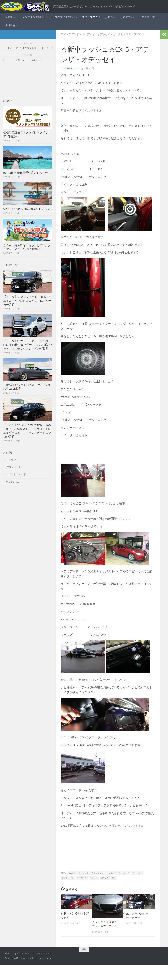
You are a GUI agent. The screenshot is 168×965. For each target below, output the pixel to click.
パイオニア (82, 878)
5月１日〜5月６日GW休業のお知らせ (26, 209)
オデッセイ (103, 34)
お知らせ (110, 17)
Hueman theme (45, 958)
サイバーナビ (114, 873)
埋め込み (105, 878)
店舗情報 (10, 17)
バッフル (94, 878)
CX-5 (63, 34)
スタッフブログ (91, 17)
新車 (114, 878)
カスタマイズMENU (63, 17)
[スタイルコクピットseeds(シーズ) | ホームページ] (25, 6)
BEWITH (72, 873)
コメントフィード (16, 474)
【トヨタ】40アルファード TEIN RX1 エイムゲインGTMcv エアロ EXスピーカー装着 (27, 300)
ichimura (69, 68)
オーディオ (88, 34)
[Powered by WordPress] (17, 958)
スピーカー (137, 873)
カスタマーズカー (149, 17)
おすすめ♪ (126, 17)
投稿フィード (13, 466)
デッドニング (68, 878)
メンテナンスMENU (33, 17)
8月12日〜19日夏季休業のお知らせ (25, 172)
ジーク (126, 873)
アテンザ (74, 34)
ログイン (11, 459)
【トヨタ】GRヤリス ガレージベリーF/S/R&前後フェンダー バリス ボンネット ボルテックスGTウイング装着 (27, 344)
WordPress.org (14, 482)
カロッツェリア (98, 873)
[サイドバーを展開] (164, 34)
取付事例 (10, 25)
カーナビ (118, 34)
